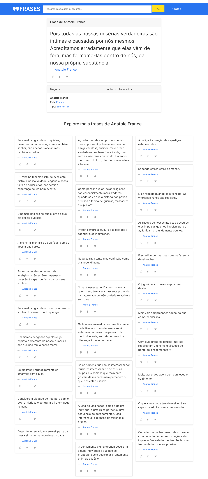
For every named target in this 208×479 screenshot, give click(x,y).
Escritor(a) (63, 106)
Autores (176, 8)
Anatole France (66, 69)
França (60, 102)
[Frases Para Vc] (26, 8)
